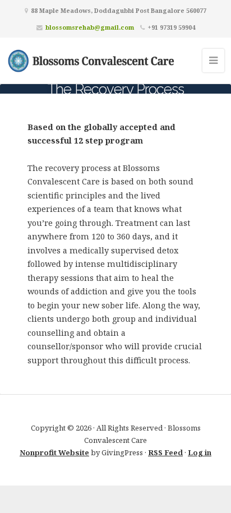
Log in (199, 452)
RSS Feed (165, 452)
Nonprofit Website (54, 452)
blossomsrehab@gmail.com (89, 27)
